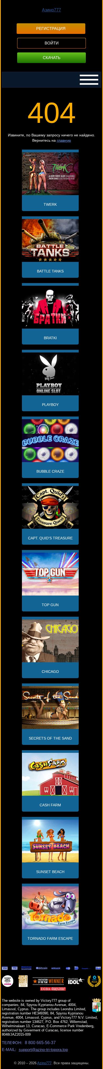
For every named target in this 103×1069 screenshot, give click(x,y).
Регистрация (50, 28)
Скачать (51, 57)
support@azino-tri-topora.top (43, 1049)
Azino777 (44, 1063)
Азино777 (51, 10)
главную (64, 140)
